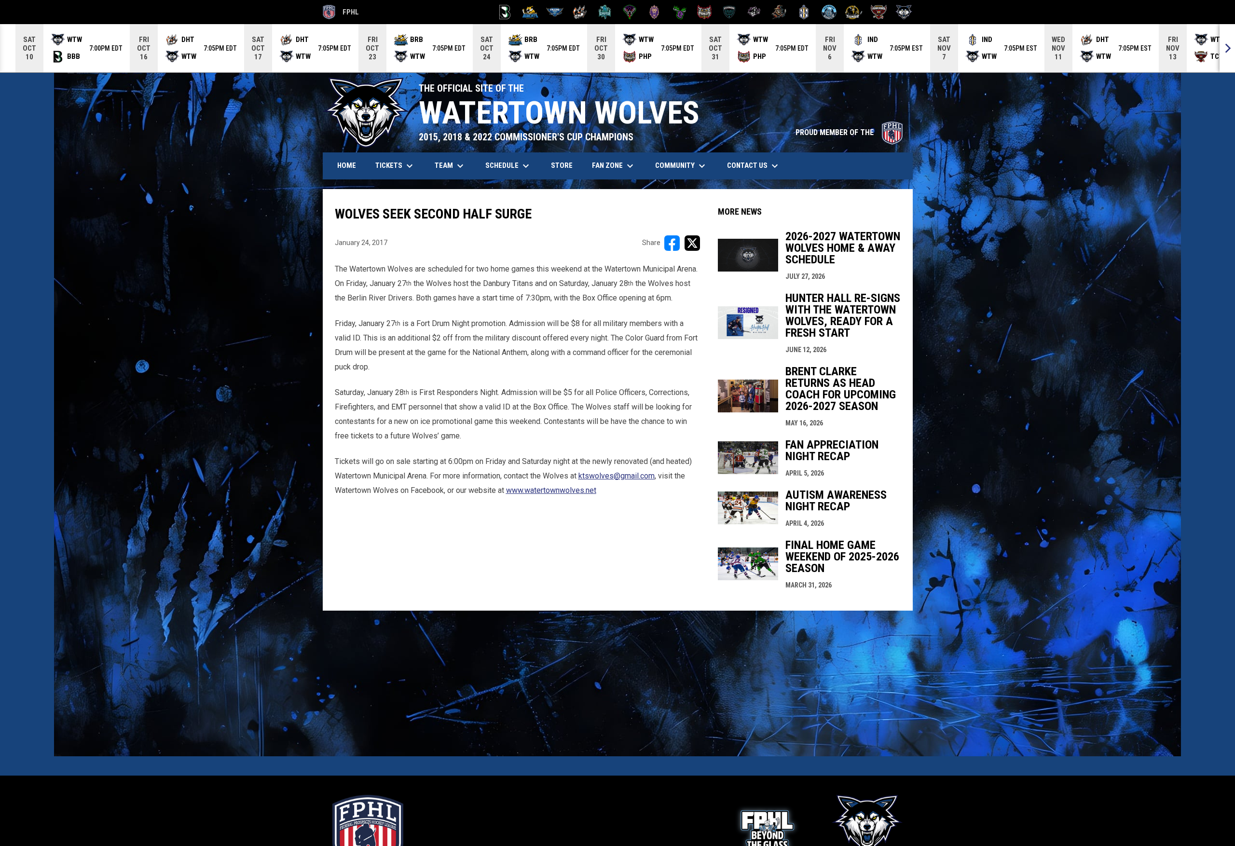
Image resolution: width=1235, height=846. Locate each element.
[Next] (1227, 48)
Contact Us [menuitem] (754, 166)
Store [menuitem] (565, 165)
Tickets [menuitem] (395, 166)
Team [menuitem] (450, 166)
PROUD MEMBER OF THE (849, 132)
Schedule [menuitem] (508, 166)
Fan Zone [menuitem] (614, 166)
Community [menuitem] (681, 166)
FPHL (341, 13)
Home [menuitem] (346, 165)
